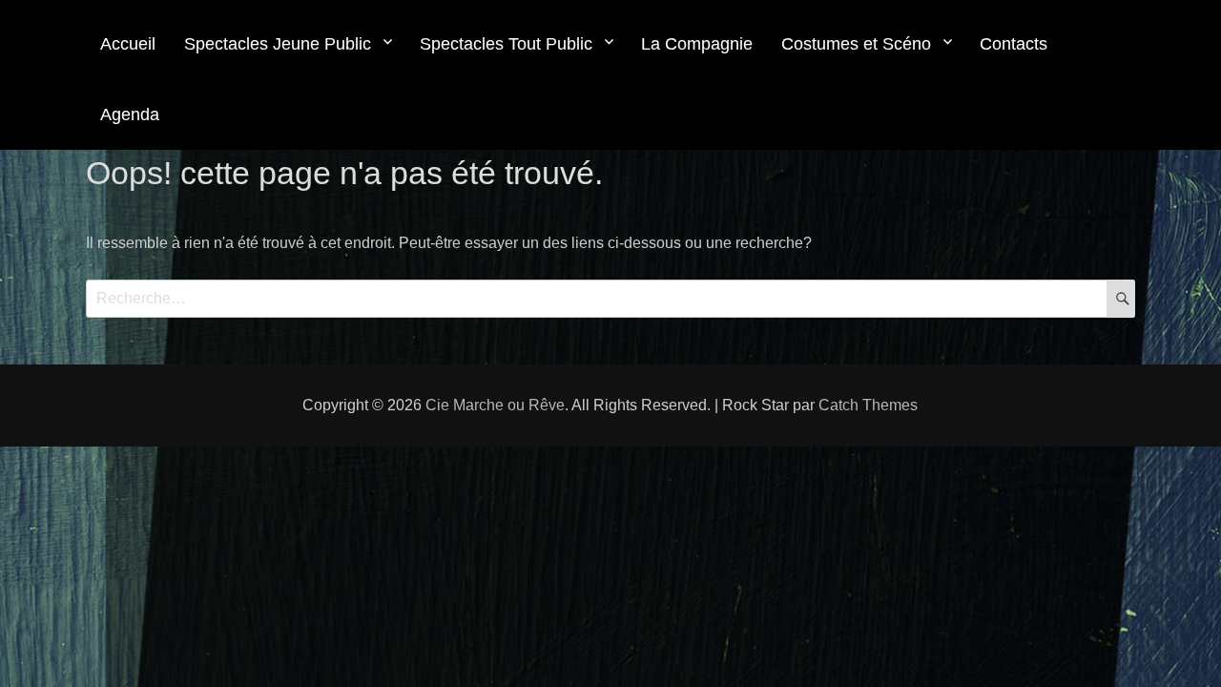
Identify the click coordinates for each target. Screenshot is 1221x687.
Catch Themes (868, 405)
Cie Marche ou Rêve (495, 405)
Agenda (129, 114)
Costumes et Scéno (856, 43)
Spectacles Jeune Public (277, 43)
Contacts (1013, 43)
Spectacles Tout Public (506, 43)
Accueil (127, 43)
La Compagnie (697, 43)
